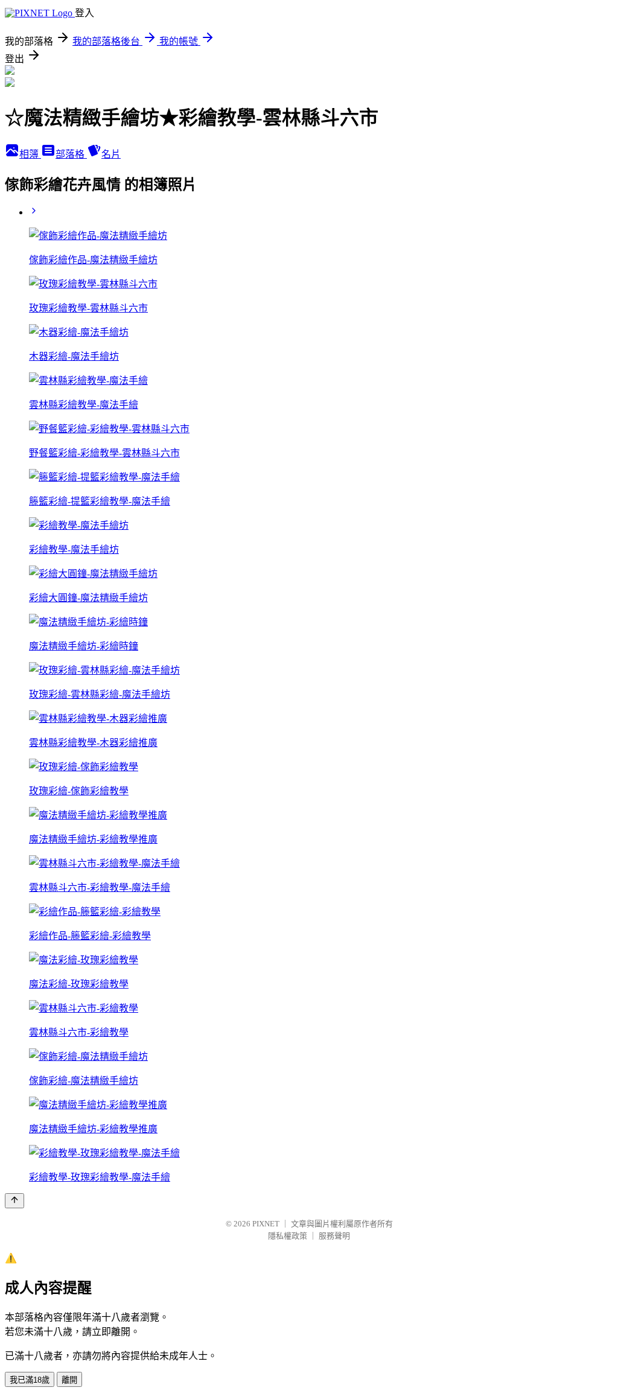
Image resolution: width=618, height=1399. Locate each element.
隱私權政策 (287, 1235)
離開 (69, 1380)
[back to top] (14, 1200)
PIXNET (265, 1223)
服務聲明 (334, 1235)
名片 (111, 154)
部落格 (71, 154)
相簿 (30, 154)
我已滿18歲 (29, 1380)
